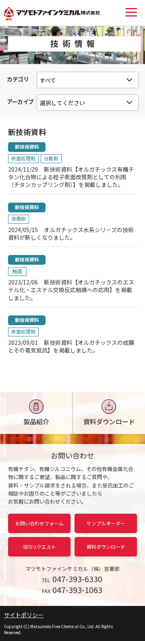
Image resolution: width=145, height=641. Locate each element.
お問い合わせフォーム (39, 523)
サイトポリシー (24, 615)
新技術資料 (27, 146)
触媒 (17, 271)
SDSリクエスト (39, 546)
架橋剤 (18, 218)
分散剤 (51, 158)
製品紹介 (36, 421)
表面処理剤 (23, 158)
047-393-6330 (77, 579)
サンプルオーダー (106, 523)
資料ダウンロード (109, 421)
